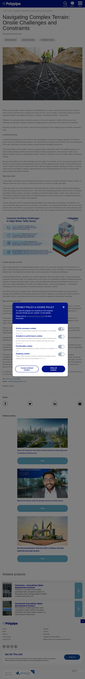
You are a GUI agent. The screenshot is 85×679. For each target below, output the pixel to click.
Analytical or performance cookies (36, 339)
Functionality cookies (37, 348)
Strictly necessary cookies (36, 330)
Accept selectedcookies (27, 369)
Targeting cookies (36, 355)
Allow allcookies (53, 369)
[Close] (64, 307)
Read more (19, 333)
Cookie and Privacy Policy (36, 316)
